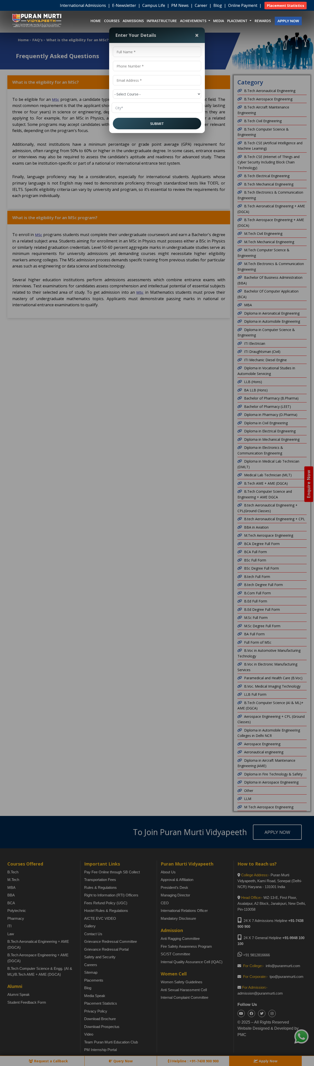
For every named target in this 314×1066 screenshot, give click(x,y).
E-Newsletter (124, 5)
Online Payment (243, 5)
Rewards (263, 20)
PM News (180, 5)
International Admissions (83, 5)
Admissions (133, 20)
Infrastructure (162, 20)
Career (201, 5)
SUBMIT (157, 123)
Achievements (193, 20)
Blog (218, 5)
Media (218, 20)
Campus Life (154, 5)
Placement (238, 20)
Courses (111, 20)
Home (96, 20)
